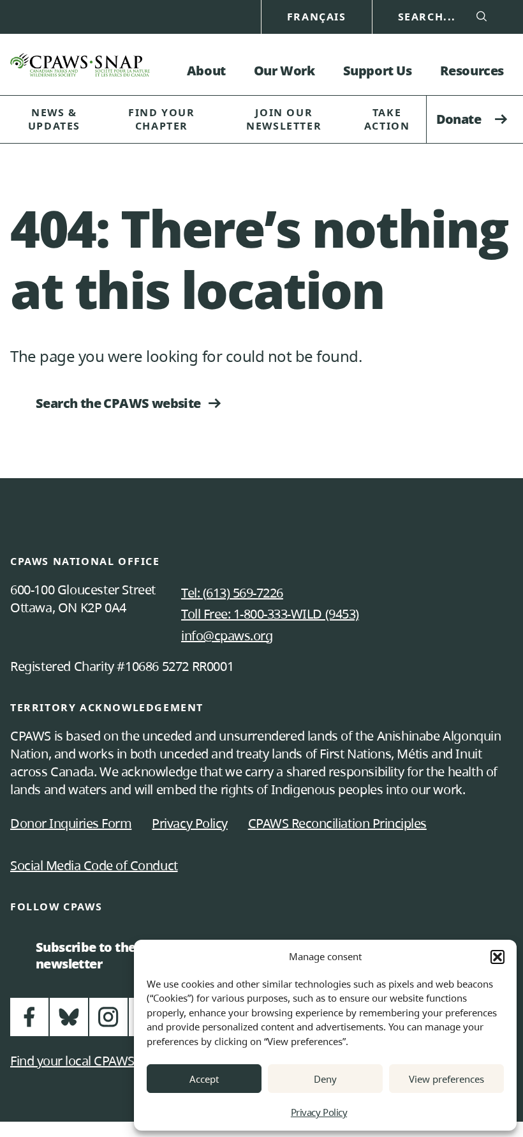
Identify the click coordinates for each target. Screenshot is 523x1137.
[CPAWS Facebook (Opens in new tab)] (29, 1022)
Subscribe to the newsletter (91, 955)
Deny (325, 1079)
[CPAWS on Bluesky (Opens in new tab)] (69, 1022)
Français (316, 17)
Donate (458, 119)
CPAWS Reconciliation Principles (337, 823)
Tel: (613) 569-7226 (232, 592)
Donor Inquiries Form (70, 823)
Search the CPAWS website (118, 403)
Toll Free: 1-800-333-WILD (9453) (270, 613)
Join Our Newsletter (283, 119)
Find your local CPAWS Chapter (96, 1060)
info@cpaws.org (226, 635)
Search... (427, 17)
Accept (204, 1079)
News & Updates (54, 119)
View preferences (446, 1079)
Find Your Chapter (161, 119)
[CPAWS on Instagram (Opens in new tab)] (108, 1022)
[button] (497, 957)
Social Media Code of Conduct (94, 865)
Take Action (387, 119)
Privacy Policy (319, 1112)
